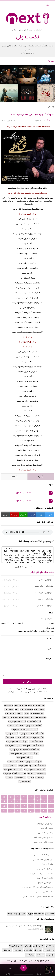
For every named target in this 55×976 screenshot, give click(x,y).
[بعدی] (30, 967)
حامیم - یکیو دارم (47, 828)
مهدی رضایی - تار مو (45, 882)
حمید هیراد (41, 954)
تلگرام (50, 514)
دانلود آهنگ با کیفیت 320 (34, 492)
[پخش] (23, 968)
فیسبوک (32, 514)
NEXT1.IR (27, 342)
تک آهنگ (49, 120)
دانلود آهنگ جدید (40, 188)
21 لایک (41, 477)
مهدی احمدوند (48, 950)
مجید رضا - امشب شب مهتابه (42, 854)
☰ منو (49, 5)
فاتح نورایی (29, 188)
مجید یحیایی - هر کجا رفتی (43, 859)
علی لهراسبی (30, 954)
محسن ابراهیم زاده (16, 945)
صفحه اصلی (49, 913)
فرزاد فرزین (50, 954)
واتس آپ (23, 514)
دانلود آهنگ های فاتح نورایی (41, 572)
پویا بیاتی (28, 945)
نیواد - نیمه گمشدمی (45, 832)
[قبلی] (16, 967)
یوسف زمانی (18, 950)
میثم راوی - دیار (47, 864)
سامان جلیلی (7, 950)
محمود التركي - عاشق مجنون (43, 842)
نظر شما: (49, 658)
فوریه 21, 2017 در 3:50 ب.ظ (12, 623)
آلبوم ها (30, 913)
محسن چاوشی (38, 945)
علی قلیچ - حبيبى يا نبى (44, 868)
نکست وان (27, 214)
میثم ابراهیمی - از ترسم (44, 891)
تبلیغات (9, 913)
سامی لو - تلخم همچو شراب (43, 837)
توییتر (41, 514)
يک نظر (14, 477)
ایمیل (5, 514)
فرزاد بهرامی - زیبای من (44, 823)
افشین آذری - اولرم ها (45, 878)
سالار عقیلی (28, 950)
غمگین (27, 566)
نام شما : (49, 638)
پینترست (14, 514)
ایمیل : (49, 648)
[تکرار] (10, 967)
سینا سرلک (38, 950)
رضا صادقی (50, 945)
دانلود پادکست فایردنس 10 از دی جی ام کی (37, 887)
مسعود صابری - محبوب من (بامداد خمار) (38, 896)
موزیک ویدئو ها (20, 913)
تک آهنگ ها (35, 566)
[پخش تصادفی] (36, 967)
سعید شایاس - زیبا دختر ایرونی (41, 873)
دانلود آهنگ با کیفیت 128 (34, 500)
